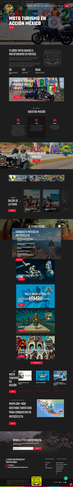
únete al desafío (19, 259)
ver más (21, 279)
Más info (36, 160)
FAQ (56, 473)
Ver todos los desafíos (36, 362)
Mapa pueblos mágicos (48, 468)
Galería (59, 6)
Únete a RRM (11, 27)
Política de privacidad (13, 484)
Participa (34, 6)
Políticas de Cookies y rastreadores (61, 464)
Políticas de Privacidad (59, 466)
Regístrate (67, 6)
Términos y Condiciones (60, 462)
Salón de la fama (52, 6)
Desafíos (42, 6)
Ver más (12, 391)
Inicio (25, 6)
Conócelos (12, 210)
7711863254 (11, 465)
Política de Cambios (59, 469)
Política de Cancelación (60, 468)
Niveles (38, 6)
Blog (56, 6)
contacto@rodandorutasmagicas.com (18, 467)
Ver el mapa (12, 423)
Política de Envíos (59, 471)
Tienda (62, 6)
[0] (66, 1)
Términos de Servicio (25, 484)
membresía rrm (17, 97)
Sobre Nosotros (29, 6)
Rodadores (46, 6)
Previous (4, 24)
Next (68, 24)
